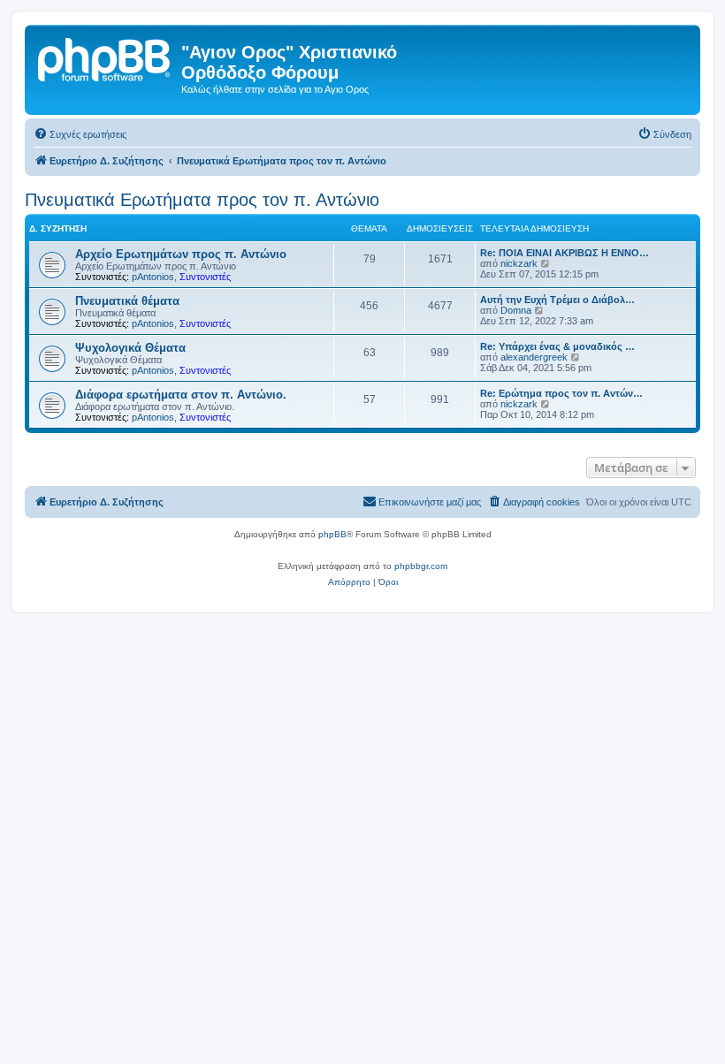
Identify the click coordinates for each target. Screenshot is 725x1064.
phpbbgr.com (420, 566)
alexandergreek (534, 357)
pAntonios (153, 276)
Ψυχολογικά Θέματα (130, 347)
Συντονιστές (205, 276)
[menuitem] (80, 134)
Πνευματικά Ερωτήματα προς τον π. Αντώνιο (202, 199)
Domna (515, 310)
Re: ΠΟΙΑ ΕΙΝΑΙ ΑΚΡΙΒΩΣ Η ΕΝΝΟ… (564, 252)
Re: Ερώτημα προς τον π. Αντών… (561, 393)
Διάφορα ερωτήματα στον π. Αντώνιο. (180, 394)
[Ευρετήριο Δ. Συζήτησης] (105, 57)
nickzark (519, 263)
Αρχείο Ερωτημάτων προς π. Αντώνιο (180, 254)
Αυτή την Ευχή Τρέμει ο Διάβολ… (557, 299)
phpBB (332, 534)
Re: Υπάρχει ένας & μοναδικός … (557, 346)
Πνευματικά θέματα (127, 301)
